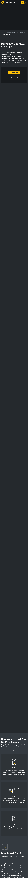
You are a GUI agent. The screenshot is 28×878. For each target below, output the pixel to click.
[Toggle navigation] (25, 2)
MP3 (2, 862)
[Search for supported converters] (22, 2)
